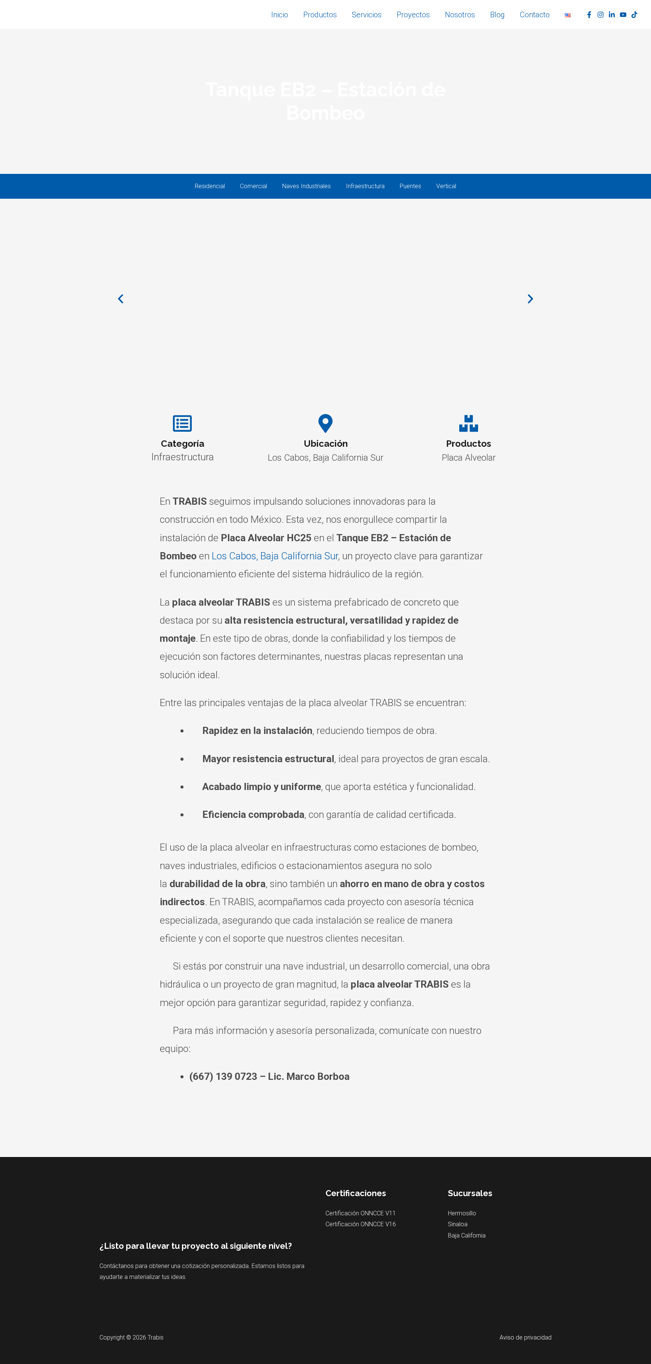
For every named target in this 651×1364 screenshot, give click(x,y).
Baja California (467, 1235)
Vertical (446, 186)
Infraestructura (365, 186)
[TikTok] (634, 14)
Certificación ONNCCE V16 (361, 1224)
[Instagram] (600, 14)
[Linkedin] (611, 14)
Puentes (410, 186)
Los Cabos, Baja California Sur (275, 556)
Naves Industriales (306, 186)
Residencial (210, 186)
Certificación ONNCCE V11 (361, 1213)
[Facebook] (589, 14)
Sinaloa (458, 1224)
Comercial (253, 186)
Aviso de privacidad (526, 1337)
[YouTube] (623, 14)
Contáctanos (116, 1266)
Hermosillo (462, 1213)
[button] (121, 299)
